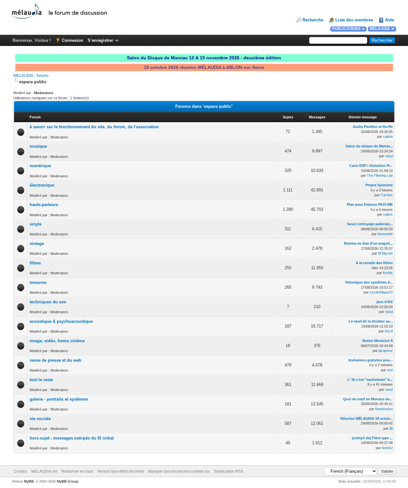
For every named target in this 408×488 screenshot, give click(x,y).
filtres (35, 263)
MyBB (29, 481)
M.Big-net (385, 253)
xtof (390, 370)
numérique (40, 165)
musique (38, 146)
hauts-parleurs (44, 204)
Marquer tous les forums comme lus (179, 471)
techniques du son (48, 301)
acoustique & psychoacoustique (61, 321)
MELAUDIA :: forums (30, 75)
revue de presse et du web (55, 360)
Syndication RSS (228, 471)
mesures (38, 282)
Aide (389, 20)
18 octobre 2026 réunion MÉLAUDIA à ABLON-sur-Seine (204, 67)
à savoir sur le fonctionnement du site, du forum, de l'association (94, 126)
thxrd (389, 331)
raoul (389, 156)
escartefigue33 (381, 292)
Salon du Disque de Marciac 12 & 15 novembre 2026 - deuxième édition (204, 57)
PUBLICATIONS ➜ (348, 28)
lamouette (385, 234)
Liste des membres (354, 20)
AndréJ (387, 448)
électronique (42, 185)
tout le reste (41, 379)
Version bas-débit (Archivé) (120, 471)
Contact (20, 471)
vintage (37, 243)
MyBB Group (67, 481)
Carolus (387, 195)
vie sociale (40, 418)
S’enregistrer (100, 40)
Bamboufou (384, 409)
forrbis (388, 273)
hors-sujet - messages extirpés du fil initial (72, 438)
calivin (388, 136)
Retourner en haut (77, 471)
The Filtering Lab (380, 175)
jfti (391, 428)
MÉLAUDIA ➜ (382, 28)
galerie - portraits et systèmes (59, 399)
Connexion (72, 40)
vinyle (35, 224)
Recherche (312, 20)
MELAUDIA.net (44, 471)
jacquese (386, 350)
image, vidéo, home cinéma (57, 340)
